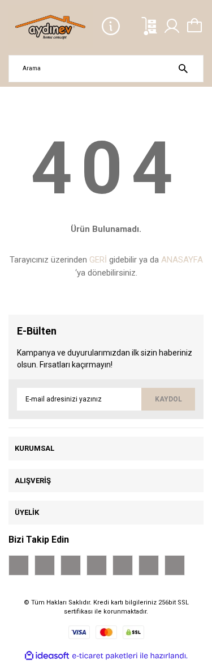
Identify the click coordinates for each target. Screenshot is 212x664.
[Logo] (50, 26)
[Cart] (194, 26)
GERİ (98, 260)
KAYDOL (168, 399)
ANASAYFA (182, 260)
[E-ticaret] (105, 655)
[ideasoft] (47, 655)
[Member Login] (172, 26)
